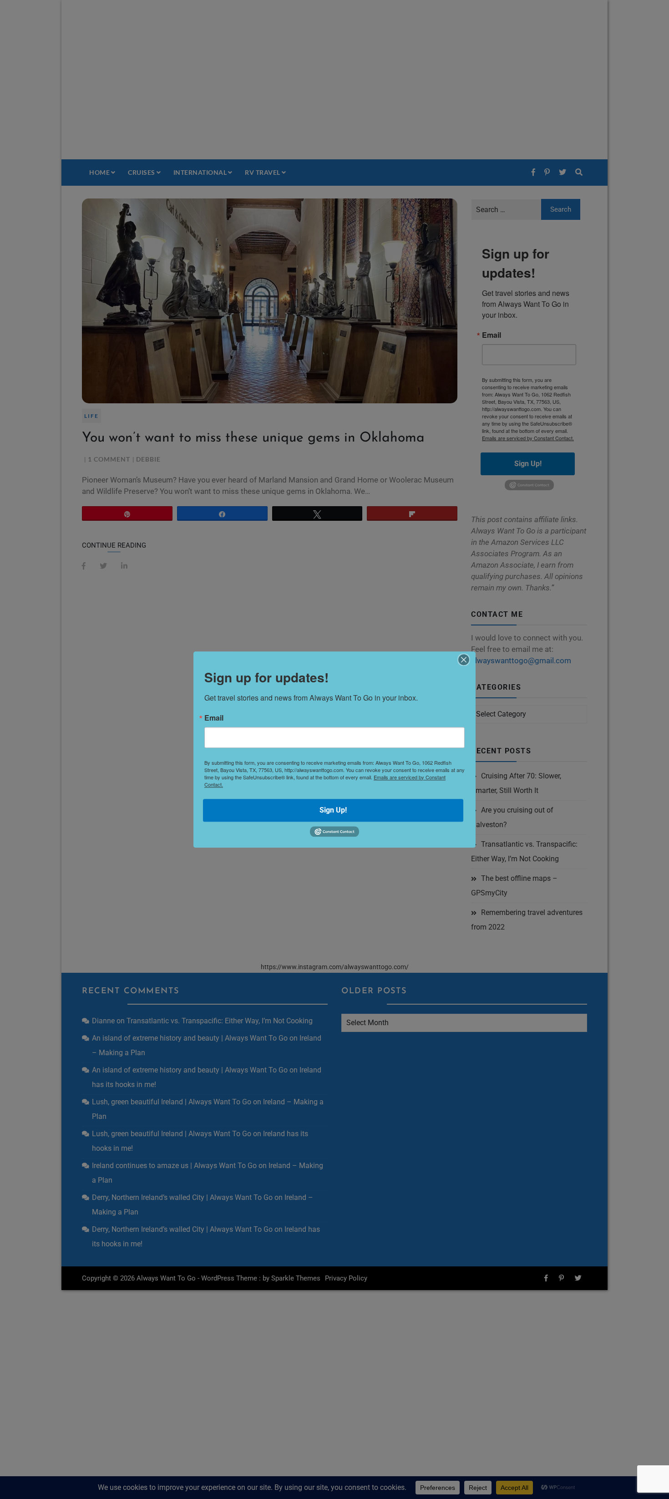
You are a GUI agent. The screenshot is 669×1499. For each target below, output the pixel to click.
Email (213, 718)
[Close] (464, 659)
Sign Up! (333, 810)
